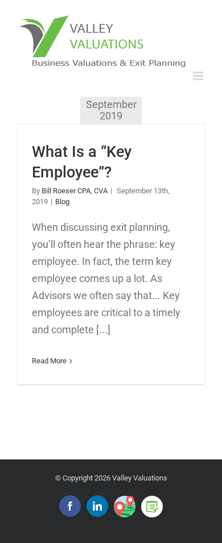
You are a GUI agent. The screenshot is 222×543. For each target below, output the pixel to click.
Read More (49, 361)
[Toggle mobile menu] (199, 76)
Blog (62, 201)
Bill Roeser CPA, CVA (75, 190)
